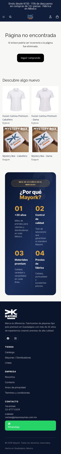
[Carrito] (57, 16)
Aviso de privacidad (15, 387)
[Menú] (3, 16)
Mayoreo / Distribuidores (18, 357)
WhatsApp (14, 427)
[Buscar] (10, 16)
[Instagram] (15, 338)
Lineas (8, 362)
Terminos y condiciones (17, 392)
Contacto (10, 382)
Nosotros (10, 377)
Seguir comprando (30, 57)
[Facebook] (8, 338)
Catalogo (10, 352)
